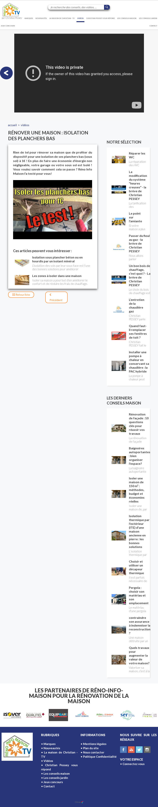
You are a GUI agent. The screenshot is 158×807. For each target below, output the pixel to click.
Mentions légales (94, 744)
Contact (153, 26)
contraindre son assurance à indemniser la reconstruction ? (139, 625)
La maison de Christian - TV (62, 18)
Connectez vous (134, 764)
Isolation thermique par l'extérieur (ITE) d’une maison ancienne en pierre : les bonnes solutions (139, 531)
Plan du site (91, 748)
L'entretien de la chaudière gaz (136, 305)
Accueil (12, 125)
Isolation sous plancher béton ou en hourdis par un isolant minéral (57, 259)
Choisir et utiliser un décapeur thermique (136, 567)
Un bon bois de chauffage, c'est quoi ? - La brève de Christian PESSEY (139, 275)
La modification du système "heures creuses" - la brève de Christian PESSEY (138, 185)
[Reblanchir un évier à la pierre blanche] (6, 73)
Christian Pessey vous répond (100, 18)
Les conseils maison (126, 18)
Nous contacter (93, 752)
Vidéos (80, 18)
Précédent (56, 300)
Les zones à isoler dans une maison (57, 276)
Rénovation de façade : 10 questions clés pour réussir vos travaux (139, 423)
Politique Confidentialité (100, 756)
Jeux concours (8, 26)
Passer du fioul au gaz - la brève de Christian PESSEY (139, 243)
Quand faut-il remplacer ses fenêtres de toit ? (138, 331)
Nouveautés (41, 18)
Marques (28, 18)
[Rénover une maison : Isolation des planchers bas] (52, 209)
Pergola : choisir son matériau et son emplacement (139, 595)
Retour (22, 294)
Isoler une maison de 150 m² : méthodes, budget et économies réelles (137, 489)
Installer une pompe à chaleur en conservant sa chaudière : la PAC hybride (139, 361)
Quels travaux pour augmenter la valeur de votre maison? (139, 655)
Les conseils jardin (148, 18)
